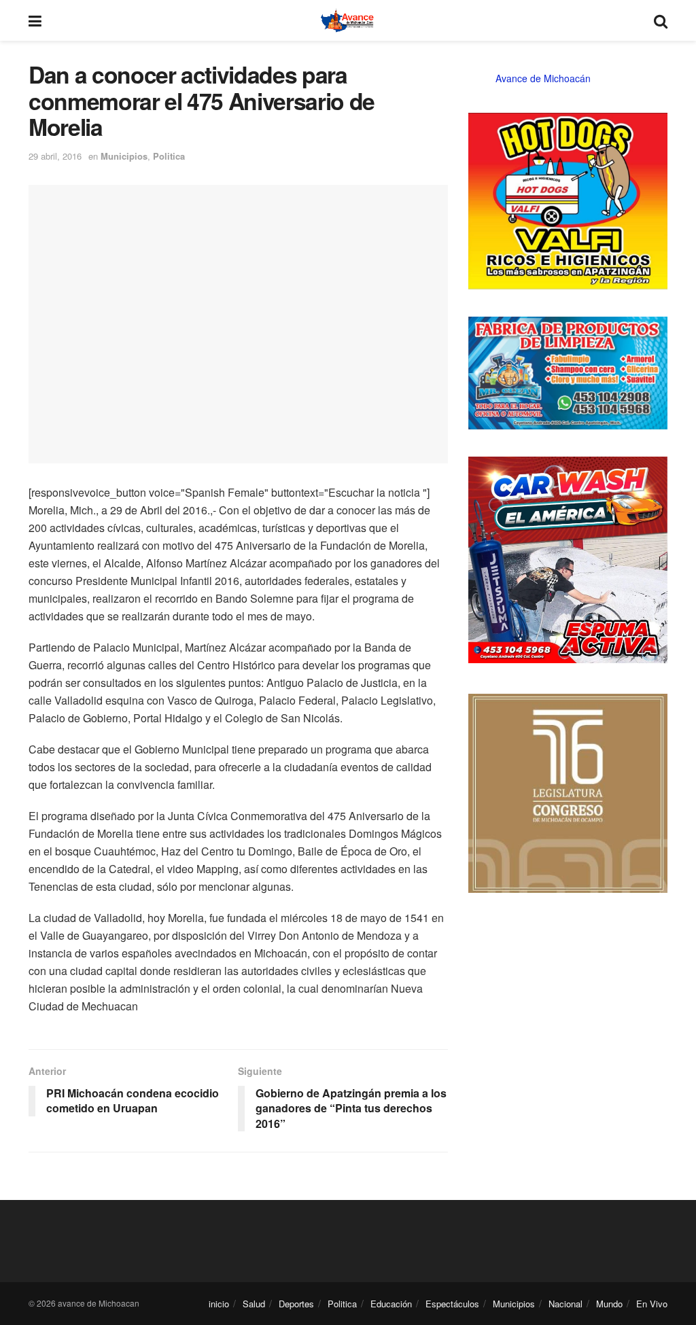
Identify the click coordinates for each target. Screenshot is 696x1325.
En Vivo (651, 1303)
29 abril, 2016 (55, 155)
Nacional (565, 1303)
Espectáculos (452, 1303)
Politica (169, 155)
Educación (391, 1303)
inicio (219, 1303)
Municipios (124, 155)
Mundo (609, 1303)
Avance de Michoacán (543, 78)
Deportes (296, 1303)
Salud (254, 1303)
